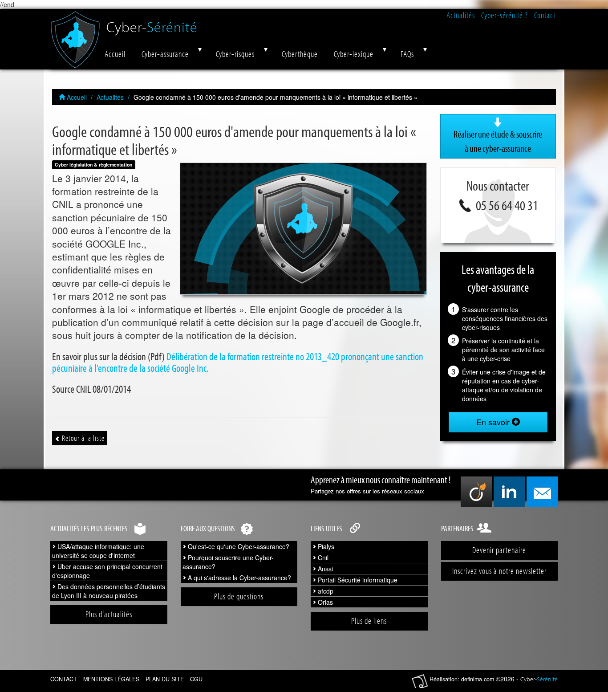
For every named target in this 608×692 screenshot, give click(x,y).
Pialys (325, 546)
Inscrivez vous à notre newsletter (499, 571)
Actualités (460, 15)
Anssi (324, 568)
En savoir (494, 421)
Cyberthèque (300, 54)
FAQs (407, 54)
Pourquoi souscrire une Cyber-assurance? (228, 562)
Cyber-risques (235, 54)
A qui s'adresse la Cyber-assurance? (238, 577)
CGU (196, 679)
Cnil (322, 557)
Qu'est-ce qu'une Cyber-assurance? (237, 546)
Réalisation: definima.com (462, 679)
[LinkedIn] (509, 491)
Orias (324, 602)
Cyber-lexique (353, 54)
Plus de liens (369, 620)
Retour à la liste (82, 438)
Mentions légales (111, 679)
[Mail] (542, 491)
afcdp (324, 590)
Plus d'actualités (108, 614)
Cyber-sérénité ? (504, 15)
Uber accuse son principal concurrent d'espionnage (107, 571)
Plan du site (165, 679)
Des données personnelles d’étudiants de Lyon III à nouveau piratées (108, 591)
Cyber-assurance (165, 54)
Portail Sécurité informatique (356, 579)
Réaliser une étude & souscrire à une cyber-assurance (498, 141)
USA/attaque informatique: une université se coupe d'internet (98, 551)
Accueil (115, 54)
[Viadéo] (476, 491)
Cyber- (152, 23)
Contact (544, 15)
